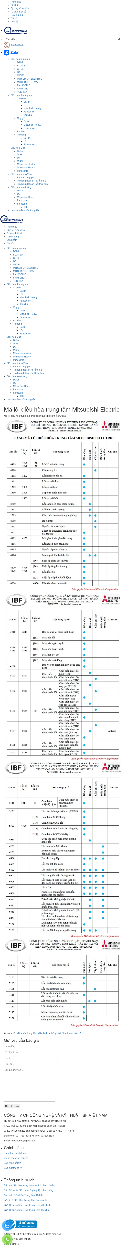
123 (26, 206)
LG (18, 72)
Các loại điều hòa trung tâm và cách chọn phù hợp (30, 1185)
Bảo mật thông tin (13, 1167)
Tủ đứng (21, 134)
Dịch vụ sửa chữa (16, 230)
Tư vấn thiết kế (18, 11)
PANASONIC (23, 85)
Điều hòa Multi (17, 147)
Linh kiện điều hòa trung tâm (25, 210)
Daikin (27, 101)
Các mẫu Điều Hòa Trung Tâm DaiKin (23, 1195)
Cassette (21, 98)
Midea (20, 160)
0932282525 (17, 44)
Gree (19, 154)
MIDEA (20, 75)
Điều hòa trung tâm (20, 59)
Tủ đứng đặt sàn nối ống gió (31, 180)
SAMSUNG (23, 88)
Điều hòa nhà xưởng (21, 174)
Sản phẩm (12, 239)
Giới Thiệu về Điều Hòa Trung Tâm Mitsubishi (27, 1205)
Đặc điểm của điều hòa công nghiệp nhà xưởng (28, 1190)
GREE (20, 68)
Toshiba (28, 114)
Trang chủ (15, 1)
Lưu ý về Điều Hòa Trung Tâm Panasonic (25, 1200)
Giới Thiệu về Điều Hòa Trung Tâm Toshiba (26, 1209)
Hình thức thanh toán (15, 1153)
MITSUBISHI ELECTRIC (29, 78)
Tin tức (14, 18)
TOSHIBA (22, 91)
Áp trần (21, 131)
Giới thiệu (15, 5)
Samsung (22, 203)
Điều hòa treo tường (20, 187)
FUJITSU (22, 65)
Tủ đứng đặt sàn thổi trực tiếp (32, 183)
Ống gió (21, 118)
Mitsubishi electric (26, 164)
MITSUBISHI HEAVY (27, 82)
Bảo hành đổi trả (12, 1162)
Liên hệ (14, 21)
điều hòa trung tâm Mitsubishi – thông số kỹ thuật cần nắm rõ (49, 1033)
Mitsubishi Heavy (32, 108)
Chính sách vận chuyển (16, 1158)
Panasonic (29, 111)
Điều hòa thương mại (21, 95)
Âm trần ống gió (25, 177)
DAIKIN (20, 62)
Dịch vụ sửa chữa (19, 8)
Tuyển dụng (16, 14)
